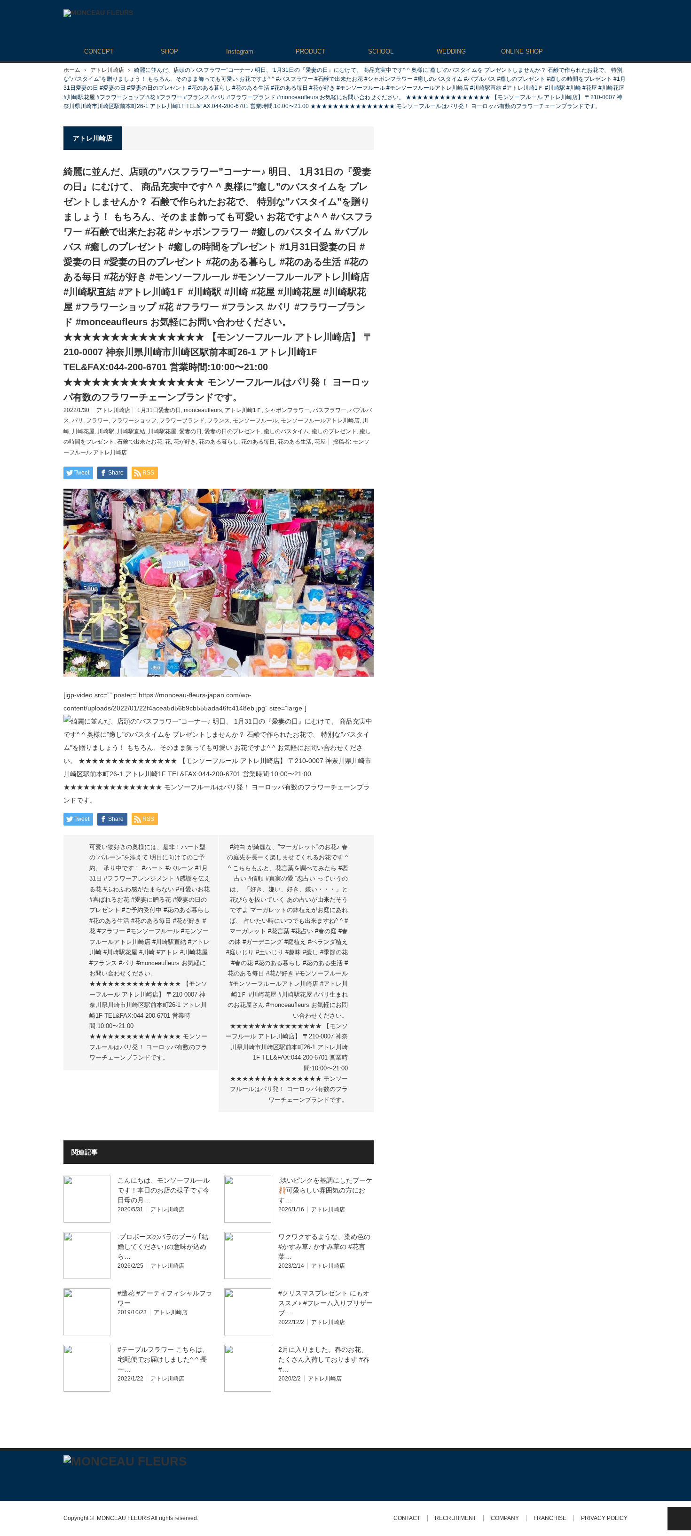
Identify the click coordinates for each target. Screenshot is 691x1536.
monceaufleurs (203, 410)
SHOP (169, 51)
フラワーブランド (181, 420)
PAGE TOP (679, 1518)
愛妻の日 (190, 431)
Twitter (67, 1480)
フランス (218, 420)
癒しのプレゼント (334, 431)
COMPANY (505, 1518)
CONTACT (406, 1518)
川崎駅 (105, 431)
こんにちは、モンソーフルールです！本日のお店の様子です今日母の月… (164, 1190)
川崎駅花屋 (162, 431)
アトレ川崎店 (107, 70)
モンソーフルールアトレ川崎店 (320, 420)
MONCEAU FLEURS (123, 1518)
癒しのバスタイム (286, 431)
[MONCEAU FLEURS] (98, 13)
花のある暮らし (218, 441)
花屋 (320, 441)
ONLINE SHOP (522, 51)
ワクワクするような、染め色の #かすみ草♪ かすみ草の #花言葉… (324, 1246)
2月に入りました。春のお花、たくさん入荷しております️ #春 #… (323, 1359)
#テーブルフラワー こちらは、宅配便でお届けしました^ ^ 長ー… (163, 1359)
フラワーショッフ (134, 420)
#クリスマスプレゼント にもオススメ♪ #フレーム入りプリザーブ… (325, 1303)
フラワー (97, 420)
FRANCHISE (550, 1518)
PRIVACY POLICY (604, 1518)
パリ (77, 420)
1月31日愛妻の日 (159, 410)
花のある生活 (295, 441)
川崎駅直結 (131, 431)
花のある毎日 (258, 441)
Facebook (84, 1480)
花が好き (184, 441)
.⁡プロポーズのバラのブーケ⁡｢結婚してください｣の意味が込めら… (163, 1246)
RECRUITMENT (455, 1518)
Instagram (239, 51)
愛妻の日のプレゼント (232, 431)
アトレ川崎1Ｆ (243, 410)
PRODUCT (310, 51)
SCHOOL (380, 51)
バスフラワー (329, 410)
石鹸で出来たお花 (139, 441)
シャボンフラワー (287, 410)
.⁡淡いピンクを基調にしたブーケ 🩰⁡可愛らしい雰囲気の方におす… (325, 1190)
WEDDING (451, 51)
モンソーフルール (255, 420)
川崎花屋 (83, 431)
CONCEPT (99, 51)
